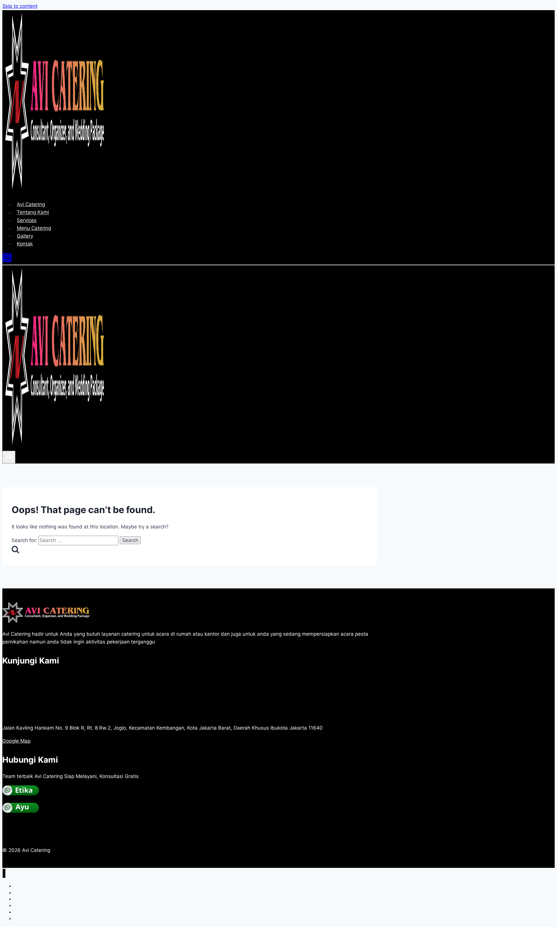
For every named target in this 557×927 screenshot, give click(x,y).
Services (27, 220)
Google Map (16, 741)
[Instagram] (7, 260)
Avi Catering (31, 204)
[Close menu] (4, 873)
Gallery (25, 236)
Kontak (25, 244)
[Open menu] (8, 457)
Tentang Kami (33, 212)
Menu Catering (34, 228)
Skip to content (19, 6)
